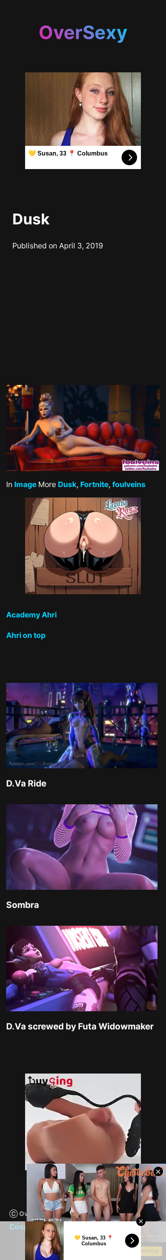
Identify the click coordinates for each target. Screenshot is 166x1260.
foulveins (129, 484)
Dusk (67, 484)
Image (25, 484)
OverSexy (83, 32)
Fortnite (94, 484)
